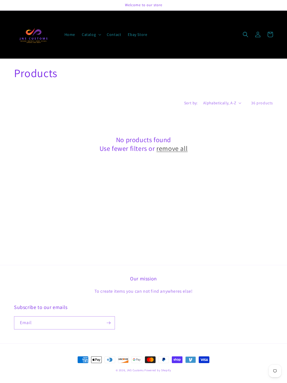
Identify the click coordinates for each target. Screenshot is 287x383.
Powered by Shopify (157, 370)
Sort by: (191, 102)
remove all (172, 148)
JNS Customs (135, 370)
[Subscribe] (108, 322)
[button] (90, 34)
